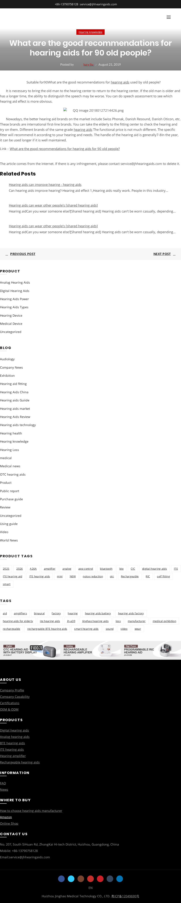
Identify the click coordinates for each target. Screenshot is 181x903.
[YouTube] (90, 878)
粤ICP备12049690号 (125, 896)
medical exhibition (164, 621)
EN (91, 888)
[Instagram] (80, 878)
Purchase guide (11, 499)
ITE (176, 569)
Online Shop (9, 823)
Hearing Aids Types (14, 307)
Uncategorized (10, 332)
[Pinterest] (100, 878)
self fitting (163, 576)
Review (5, 507)
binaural (39, 613)
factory (56, 613)
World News (9, 540)
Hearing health (11, 433)
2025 (6, 569)
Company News (11, 367)
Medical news (10, 466)
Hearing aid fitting (13, 384)
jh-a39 (71, 621)
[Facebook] (61, 878)
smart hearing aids (86, 629)
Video (4, 532)
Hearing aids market (15, 408)
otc (112, 576)
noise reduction (93, 576)
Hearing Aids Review (15, 417)
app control (85, 569)
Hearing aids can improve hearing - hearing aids (45, 184)
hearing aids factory (131, 613)
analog (66, 569)
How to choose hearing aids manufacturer (31, 811)
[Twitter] (71, 878)
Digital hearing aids (14, 730)
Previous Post (22, 254)
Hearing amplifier (13, 756)
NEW (73, 576)
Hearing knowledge (90, 32)
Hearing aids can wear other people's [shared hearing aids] (53, 205)
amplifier (50, 569)
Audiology (7, 359)
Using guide (9, 524)
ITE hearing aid (12, 576)
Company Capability (15, 696)
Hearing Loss (9, 450)
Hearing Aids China (14, 392)
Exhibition (7, 375)
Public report (9, 491)
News (4, 789)
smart (7, 584)
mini (59, 576)
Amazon (6, 817)
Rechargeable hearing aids (20, 762)
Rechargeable (130, 576)
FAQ (3, 783)
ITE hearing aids (39, 576)
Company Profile (12, 690)
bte (121, 569)
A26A (33, 569)
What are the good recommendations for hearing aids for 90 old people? (65, 148)
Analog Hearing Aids (15, 282)
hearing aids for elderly (18, 621)
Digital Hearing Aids (14, 291)
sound (110, 629)
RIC (148, 576)
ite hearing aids (50, 621)
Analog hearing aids (15, 737)
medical (6, 458)
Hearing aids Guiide (14, 400)
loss (118, 621)
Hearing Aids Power (14, 299)
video (124, 629)
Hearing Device (11, 315)
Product (5, 482)
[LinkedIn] (119, 878)
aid (5, 613)
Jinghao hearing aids (95, 621)
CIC (133, 569)
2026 (19, 569)
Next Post (162, 254)
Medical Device (11, 323)
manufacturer (137, 621)
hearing (73, 613)
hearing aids (120, 82)
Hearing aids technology (18, 425)
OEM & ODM (9, 709)
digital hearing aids (154, 569)
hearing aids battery (98, 613)
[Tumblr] (110, 878)
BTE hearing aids (12, 743)
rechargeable (11, 629)
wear (138, 629)
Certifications (9, 703)
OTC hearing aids (13, 474)
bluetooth (106, 569)
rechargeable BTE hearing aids (47, 629)
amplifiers (20, 613)
